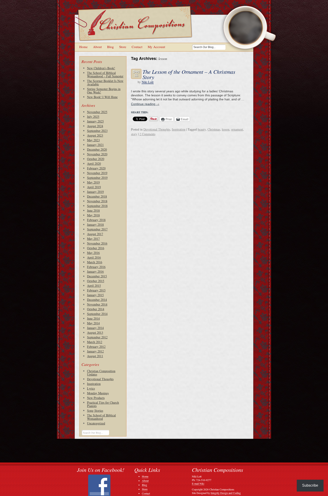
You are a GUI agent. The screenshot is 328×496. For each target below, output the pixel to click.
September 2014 (97, 314)
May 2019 (93, 182)
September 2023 (97, 131)
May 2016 (93, 253)
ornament (237, 129)
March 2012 (94, 342)
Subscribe (310, 485)
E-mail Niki (198, 483)
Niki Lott (148, 82)
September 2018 (97, 206)
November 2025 (97, 112)
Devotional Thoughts (100, 379)
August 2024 (95, 126)
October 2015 (95, 281)
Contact (137, 46)
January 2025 (95, 121)
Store (122, 46)
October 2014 (95, 309)
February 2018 (96, 220)
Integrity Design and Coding (226, 493)
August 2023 (95, 135)
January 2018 (95, 224)
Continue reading (145, 104)
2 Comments (147, 134)
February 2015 (96, 290)
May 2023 (93, 140)
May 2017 (93, 238)
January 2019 (95, 192)
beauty (202, 129)
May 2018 (93, 215)
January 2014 (95, 328)
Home (83, 46)
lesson (225, 129)
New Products (96, 398)
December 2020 (97, 149)
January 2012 (95, 351)
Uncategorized (96, 423)
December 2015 (97, 276)
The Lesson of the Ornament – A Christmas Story (189, 74)
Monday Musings (98, 393)
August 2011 (95, 356)
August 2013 (95, 332)
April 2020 (94, 163)
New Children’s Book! (101, 68)
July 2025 (93, 116)
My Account (156, 46)
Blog (110, 46)
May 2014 (93, 323)
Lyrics (91, 388)
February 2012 (96, 346)
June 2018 (93, 210)
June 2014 (93, 318)
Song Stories (95, 410)
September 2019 (97, 177)
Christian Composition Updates (101, 372)
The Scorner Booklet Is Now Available (105, 82)
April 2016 (94, 257)
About (97, 46)
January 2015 (95, 295)
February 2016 (96, 267)
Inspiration (94, 384)
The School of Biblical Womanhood (101, 417)
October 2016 (95, 248)
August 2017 (95, 234)
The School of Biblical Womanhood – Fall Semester (105, 74)
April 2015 (94, 285)
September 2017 (97, 229)
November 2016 (97, 243)
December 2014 (97, 300)
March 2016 (94, 262)
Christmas (214, 129)
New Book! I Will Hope (102, 97)
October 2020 (95, 159)
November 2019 (97, 173)
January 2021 (95, 145)
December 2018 (97, 196)
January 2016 (95, 271)
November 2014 (97, 304)
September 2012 (97, 337)
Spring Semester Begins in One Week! (103, 90)
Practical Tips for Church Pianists (103, 404)
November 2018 (97, 201)
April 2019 (94, 187)
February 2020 (96, 168)
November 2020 (97, 154)
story (134, 134)
